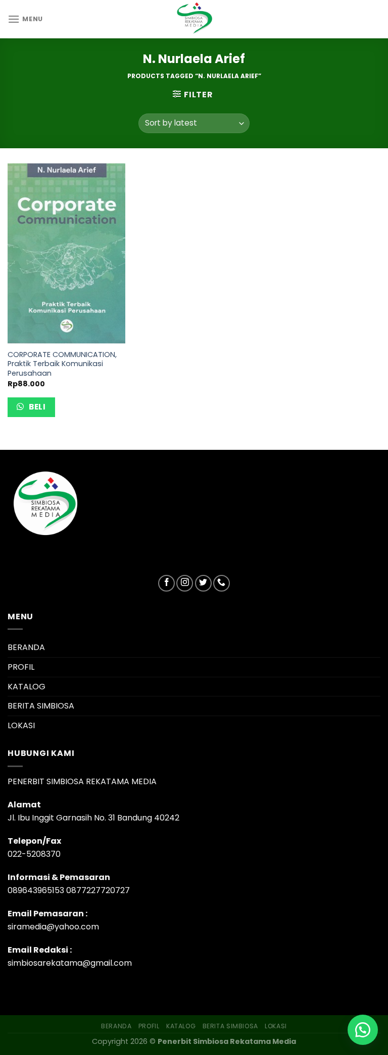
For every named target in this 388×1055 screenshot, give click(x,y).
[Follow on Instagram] (184, 583)
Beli (36, 406)
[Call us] (221, 583)
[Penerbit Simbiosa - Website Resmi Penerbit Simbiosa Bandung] (194, 19)
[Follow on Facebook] (166, 583)
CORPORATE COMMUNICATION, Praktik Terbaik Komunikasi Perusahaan (62, 364)
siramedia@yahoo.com (53, 926)
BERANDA (26, 647)
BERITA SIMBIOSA (41, 706)
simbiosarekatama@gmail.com (70, 963)
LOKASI (21, 725)
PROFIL (21, 667)
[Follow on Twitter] (203, 583)
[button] (363, 1030)
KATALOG (26, 686)
